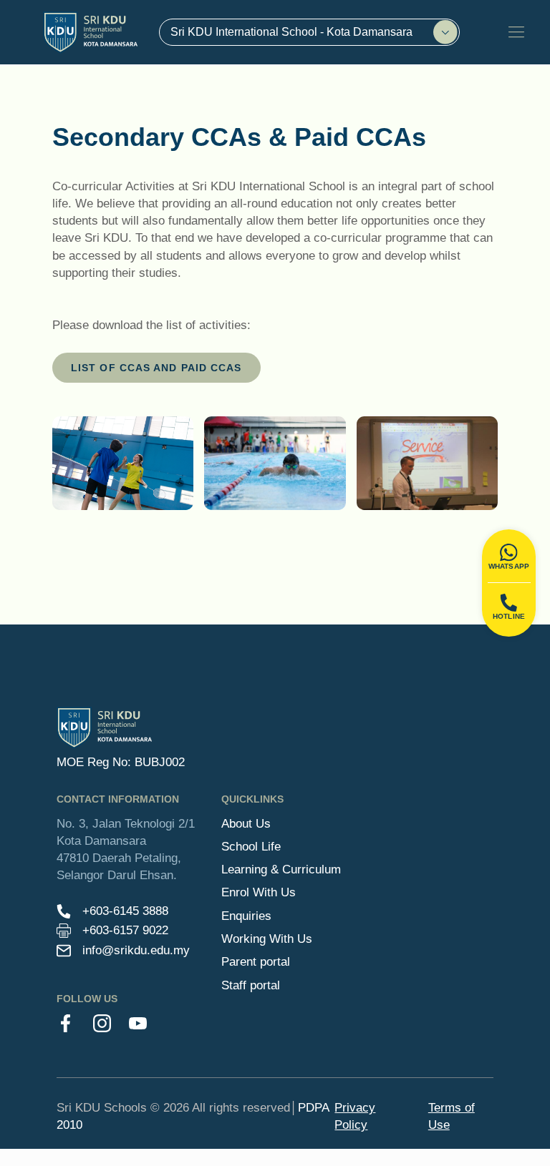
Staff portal (250, 985)
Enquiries (246, 916)
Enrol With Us (258, 892)
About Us (246, 824)
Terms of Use (451, 1116)
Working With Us (266, 939)
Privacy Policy (354, 1116)
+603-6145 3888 (125, 911)
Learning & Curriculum (281, 869)
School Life (251, 846)
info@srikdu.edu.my (136, 950)
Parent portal (255, 962)
